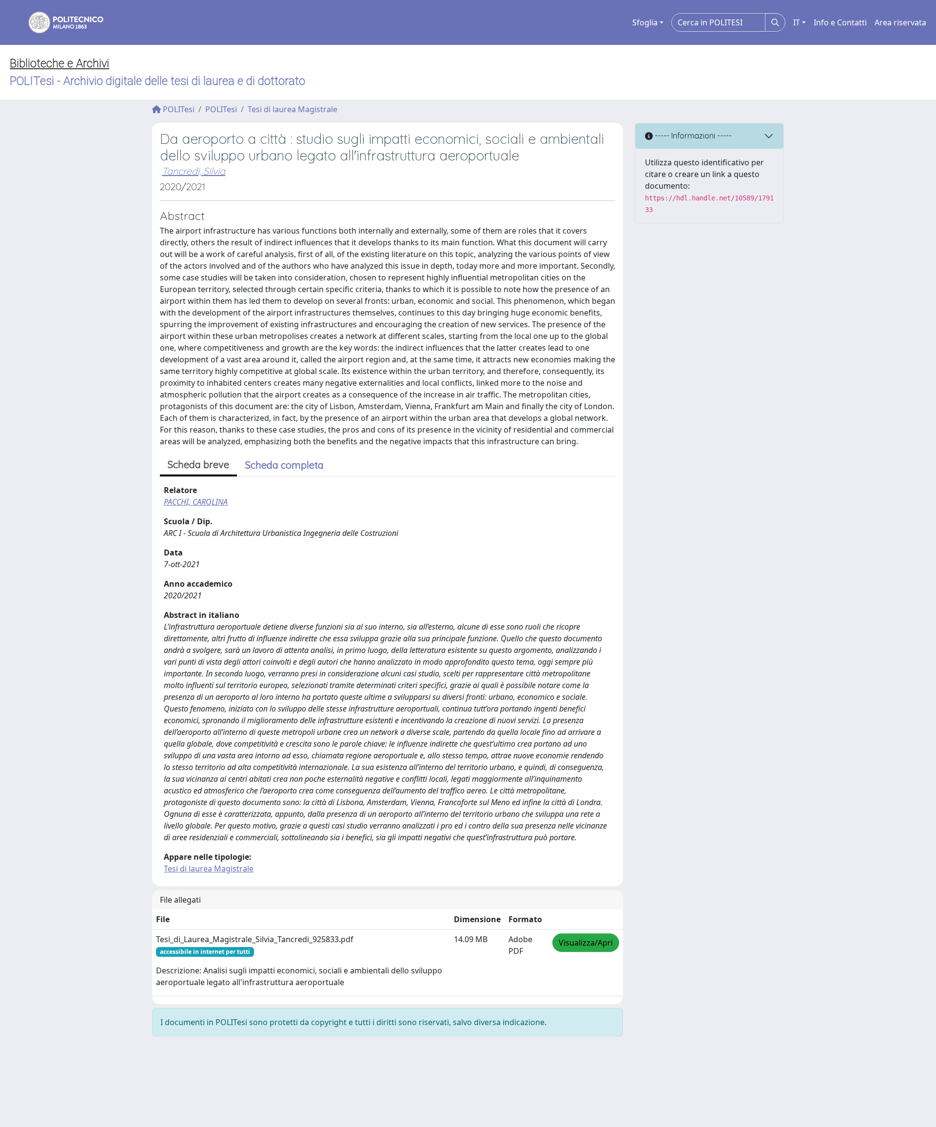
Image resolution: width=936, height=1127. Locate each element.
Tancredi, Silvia (193, 171)
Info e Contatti (840, 22)
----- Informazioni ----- (692, 135)
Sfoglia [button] (645, 22)
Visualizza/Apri (586, 942)
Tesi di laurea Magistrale (292, 109)
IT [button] (796, 22)
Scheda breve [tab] (198, 464)
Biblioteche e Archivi (59, 63)
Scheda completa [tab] (284, 465)
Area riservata (900, 22)
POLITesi (178, 109)
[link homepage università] (59, 22)
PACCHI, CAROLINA (196, 501)
